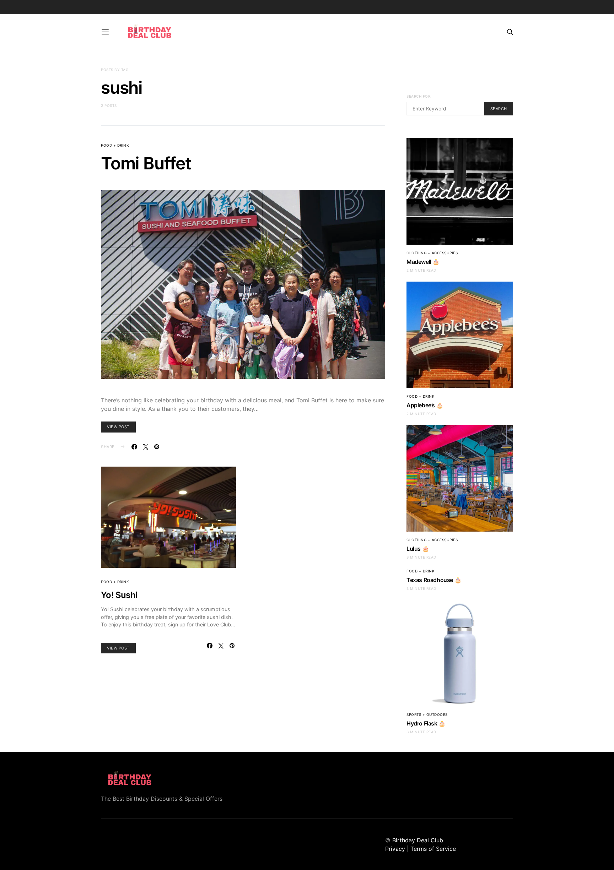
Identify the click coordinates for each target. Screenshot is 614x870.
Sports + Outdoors (427, 714)
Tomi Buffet (146, 163)
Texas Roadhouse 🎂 (433, 579)
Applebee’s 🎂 (424, 405)
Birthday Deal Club (417, 840)
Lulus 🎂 (417, 548)
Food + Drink (115, 145)
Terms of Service (433, 848)
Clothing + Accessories (432, 253)
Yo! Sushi (119, 595)
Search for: (419, 96)
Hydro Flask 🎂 (426, 723)
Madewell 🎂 (423, 261)
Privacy (395, 848)
